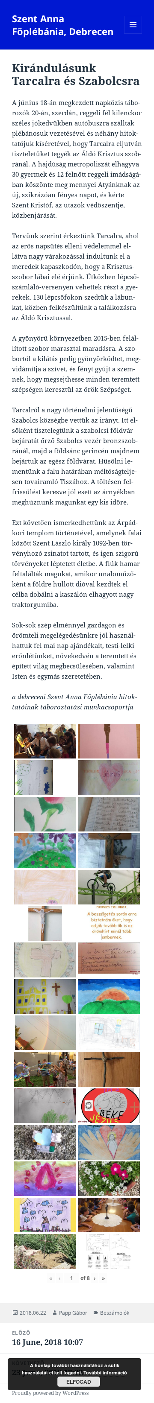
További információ (105, 1372)
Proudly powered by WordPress (50, 1393)
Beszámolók (114, 1312)
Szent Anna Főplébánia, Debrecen (62, 25)
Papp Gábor (73, 1312)
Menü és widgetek (133, 33)
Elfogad (78, 1381)
